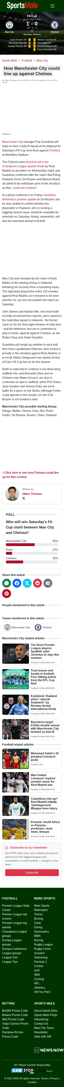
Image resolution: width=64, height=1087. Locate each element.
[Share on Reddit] (37, 583)
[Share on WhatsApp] (6, 583)
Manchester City (12, 141)
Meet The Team (44, 1027)
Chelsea (54, 32)
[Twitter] (23, 498)
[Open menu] (52, 6)
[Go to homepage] (22, 5)
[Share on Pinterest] (6, 593)
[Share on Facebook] (16, 583)
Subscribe (32, 872)
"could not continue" (24, 187)
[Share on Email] (47, 583)
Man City (9, 32)
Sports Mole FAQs (45, 1015)
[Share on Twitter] (27, 583)
